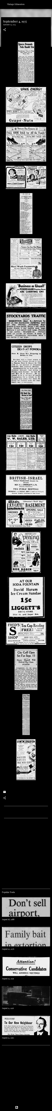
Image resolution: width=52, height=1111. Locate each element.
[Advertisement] (26, 852)
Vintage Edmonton (15, 4)
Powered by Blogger (27, 1107)
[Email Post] (4, 793)
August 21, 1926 (8, 1008)
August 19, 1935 (8, 978)
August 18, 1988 (8, 919)
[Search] (48, 4)
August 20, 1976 (8, 949)
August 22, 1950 (8, 1038)
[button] (4, 30)
